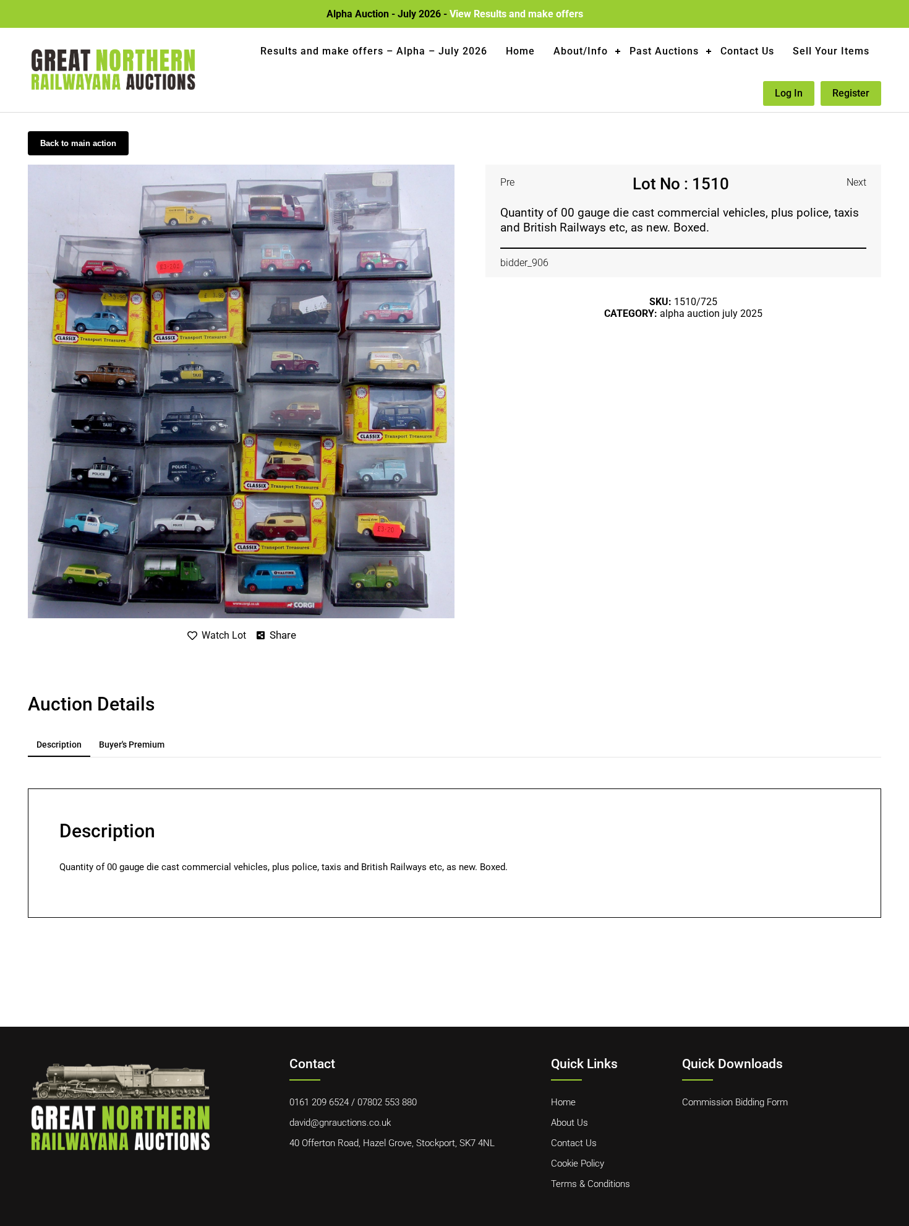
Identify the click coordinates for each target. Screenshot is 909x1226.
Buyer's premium (131, 744)
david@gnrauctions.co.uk (340, 1122)
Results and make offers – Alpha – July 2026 (373, 51)
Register (850, 93)
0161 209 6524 (319, 1102)
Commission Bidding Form (735, 1102)
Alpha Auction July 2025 (711, 313)
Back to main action (78, 143)
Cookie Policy (577, 1163)
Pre (507, 182)
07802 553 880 (387, 1102)
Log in (789, 93)
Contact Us (747, 51)
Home (520, 51)
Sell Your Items (831, 51)
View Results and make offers (516, 14)
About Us (569, 1122)
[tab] (59, 745)
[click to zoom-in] (241, 169)
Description (59, 744)
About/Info (580, 51)
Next (856, 182)
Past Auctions (664, 51)
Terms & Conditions (590, 1183)
